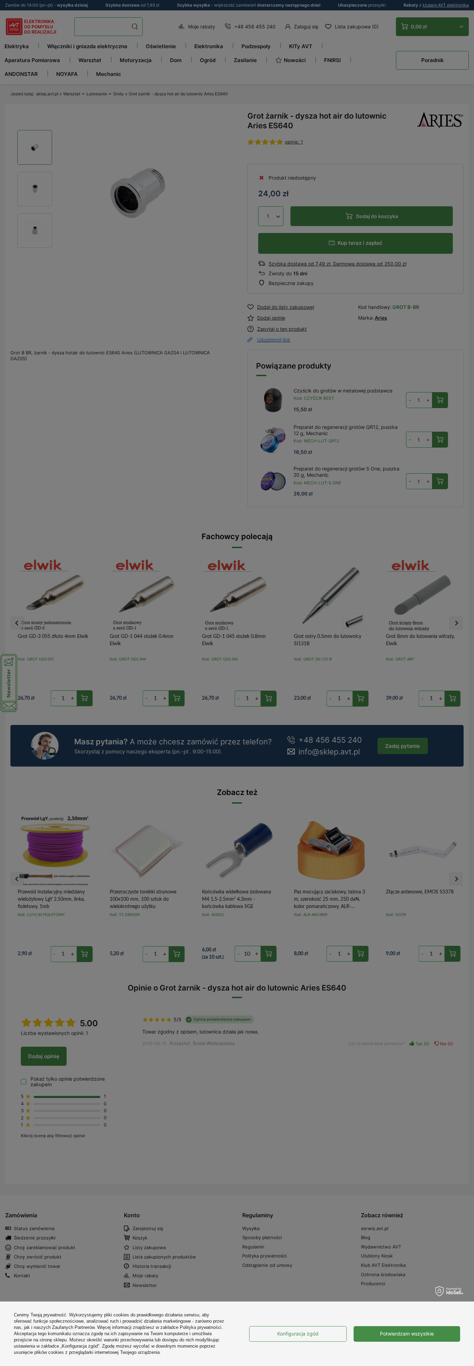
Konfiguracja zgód (298, 1334)
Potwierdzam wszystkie (407, 1334)
